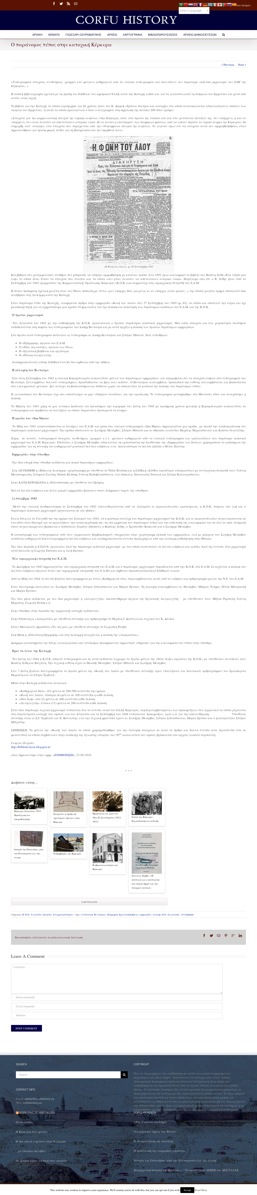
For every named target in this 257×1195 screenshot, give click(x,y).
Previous (228, 65)
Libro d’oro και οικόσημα (150, 1122)
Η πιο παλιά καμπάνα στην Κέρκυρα (41, 1141)
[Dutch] (190, 4)
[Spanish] (234, 4)
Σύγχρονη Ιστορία (63, 914)
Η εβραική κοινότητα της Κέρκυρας (105, 867)
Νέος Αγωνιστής (170, 914)
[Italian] (214, 4)
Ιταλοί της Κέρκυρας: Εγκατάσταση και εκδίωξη (145, 818)
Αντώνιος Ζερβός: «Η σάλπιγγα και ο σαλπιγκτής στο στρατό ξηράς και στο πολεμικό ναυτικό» (146, 881)
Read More (201, 1190)
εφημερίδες (145, 914)
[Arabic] (181, 4)
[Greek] (210, 4)
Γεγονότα (36, 914)
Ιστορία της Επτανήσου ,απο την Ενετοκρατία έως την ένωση (28, 853)
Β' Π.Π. (26, 914)
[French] (200, 4)
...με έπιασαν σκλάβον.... (32, 1151)
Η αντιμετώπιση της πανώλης (153, 1141)
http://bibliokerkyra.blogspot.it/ (30, 747)
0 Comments (188, 914)
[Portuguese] (224, 4)
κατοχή (156, 914)
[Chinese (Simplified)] (186, 4)
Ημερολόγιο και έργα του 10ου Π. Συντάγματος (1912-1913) (107, 817)
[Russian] (229, 4)
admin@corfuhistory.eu (39, 1099)
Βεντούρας (100, 914)
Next (241, 65)
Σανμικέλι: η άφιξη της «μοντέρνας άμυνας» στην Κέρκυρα (66, 817)
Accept (187, 1190)
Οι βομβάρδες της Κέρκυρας (67, 853)
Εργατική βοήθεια (128, 914)
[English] (195, 4)
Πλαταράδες (24, 1122)
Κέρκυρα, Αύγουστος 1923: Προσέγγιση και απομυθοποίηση (27, 815)
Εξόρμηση (112, 914)
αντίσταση (87, 914)
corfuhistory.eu (32, 1103)
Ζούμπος (47, 914)
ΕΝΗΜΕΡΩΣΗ (63, 755)
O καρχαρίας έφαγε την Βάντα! (155, 1131)
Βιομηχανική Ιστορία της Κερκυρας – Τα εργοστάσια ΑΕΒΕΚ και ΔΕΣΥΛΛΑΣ (186, 1170)
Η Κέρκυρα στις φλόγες (32, 1132)
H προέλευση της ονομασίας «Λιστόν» (159, 1151)
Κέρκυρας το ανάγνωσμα (37, 1112)
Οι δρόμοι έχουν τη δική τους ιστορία (41, 1161)
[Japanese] (219, 4)
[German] (205, 4)
